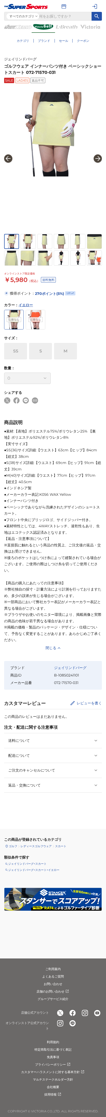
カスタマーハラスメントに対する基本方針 (50, 1072)
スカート (60, 846)
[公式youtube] (97, 1013)
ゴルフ (13, 846)
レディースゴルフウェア (36, 846)
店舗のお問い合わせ (50, 991)
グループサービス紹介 (53, 999)
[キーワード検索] (97, 16)
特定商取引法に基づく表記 (53, 1049)
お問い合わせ (53, 984)
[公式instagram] (85, 1013)
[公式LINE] (72, 1023)
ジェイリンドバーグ (20, 59)
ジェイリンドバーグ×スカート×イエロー (33, 870)
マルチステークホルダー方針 (53, 1079)
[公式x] (60, 1013)
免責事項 (53, 1057)
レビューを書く (89, 703)
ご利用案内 (53, 969)
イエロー (26, 305)
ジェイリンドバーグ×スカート (27, 864)
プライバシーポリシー (50, 1064)
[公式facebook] (72, 1013)
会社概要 (53, 1087)
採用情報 (50, 1094)
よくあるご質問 (53, 976)
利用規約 (53, 1042)
